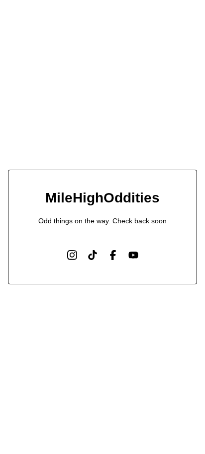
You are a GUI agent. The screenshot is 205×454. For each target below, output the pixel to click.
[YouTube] (133, 255)
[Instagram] (72, 255)
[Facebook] (113, 255)
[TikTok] (93, 255)
